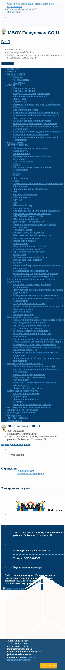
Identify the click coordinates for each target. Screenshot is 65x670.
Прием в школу (21, 153)
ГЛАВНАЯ (13, 69)
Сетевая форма (21, 208)
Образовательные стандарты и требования (36, 104)
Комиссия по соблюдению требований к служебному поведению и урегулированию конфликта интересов (36, 347)
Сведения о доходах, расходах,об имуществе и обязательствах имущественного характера (38, 340)
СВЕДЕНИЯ (14, 85)
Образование (20, 101)
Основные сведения (24, 88)
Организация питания (25, 194)
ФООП (17, 262)
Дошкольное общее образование (30, 189)
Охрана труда (20, 396)
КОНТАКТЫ (14, 420)
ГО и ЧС (18, 401)
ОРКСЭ (17, 200)
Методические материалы (27, 328)
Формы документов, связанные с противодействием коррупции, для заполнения (32, 333)
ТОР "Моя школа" (23, 161)
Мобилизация (20, 243)
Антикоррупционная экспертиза (31, 325)
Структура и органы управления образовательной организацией (31, 94)
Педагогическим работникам (29, 377)
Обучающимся (21, 380)
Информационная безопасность (30, 148)
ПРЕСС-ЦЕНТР (16, 74)
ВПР (15, 202)
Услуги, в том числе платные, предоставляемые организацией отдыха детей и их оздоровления (38, 306)
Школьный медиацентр (26, 219)
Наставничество (22, 197)
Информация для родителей (28, 232)
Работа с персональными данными (32, 404)
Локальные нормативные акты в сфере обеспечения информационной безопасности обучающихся (37, 369)
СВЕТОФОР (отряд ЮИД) (28, 216)
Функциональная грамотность (30, 257)
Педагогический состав (26, 110)
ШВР (16, 191)
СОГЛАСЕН (48, 665)
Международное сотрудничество (31, 134)
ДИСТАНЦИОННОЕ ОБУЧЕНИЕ (32, 213)
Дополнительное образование (29, 221)
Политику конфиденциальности (21, 658)
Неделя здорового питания (27, 260)
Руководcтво (20, 107)
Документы (19, 99)
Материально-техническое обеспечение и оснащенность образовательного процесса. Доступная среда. (36, 115)
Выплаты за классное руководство (32, 235)
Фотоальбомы (21, 80)
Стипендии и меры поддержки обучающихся (37, 131)
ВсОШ (17, 175)
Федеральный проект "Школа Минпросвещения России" (30, 247)
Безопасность (20, 150)
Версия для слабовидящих (15, 444)
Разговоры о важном (24, 240)
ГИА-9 (16, 164)
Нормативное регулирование (29, 374)
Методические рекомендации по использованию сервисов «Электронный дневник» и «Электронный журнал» (35, 273)
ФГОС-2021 (19, 254)
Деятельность (20, 178)
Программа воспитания (26, 238)
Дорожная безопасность (26, 399)
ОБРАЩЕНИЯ (15, 142)
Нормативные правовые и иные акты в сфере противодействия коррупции (38, 321)
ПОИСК (11, 71)
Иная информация (23, 314)
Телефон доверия (22, 230)
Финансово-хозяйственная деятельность (35, 123)
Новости (18, 77)
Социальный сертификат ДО (22, 9)
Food (16, 180)
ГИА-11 (17, 172)
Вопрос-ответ (14, 12)
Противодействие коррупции (29, 251)
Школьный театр (22, 205)
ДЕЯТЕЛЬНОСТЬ (17, 145)
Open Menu (7, 63)
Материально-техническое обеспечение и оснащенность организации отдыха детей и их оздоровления (38, 298)
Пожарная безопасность (26, 393)
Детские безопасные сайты (27, 388)
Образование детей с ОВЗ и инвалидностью (36, 210)
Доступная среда (22, 311)
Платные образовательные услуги (32, 120)
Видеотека (19, 82)
